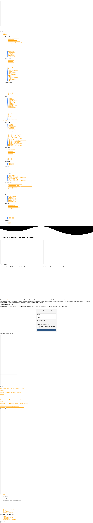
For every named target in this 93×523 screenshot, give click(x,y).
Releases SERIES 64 (11, 163)
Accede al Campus (11, 158)
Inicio (4, 33)
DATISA (4, 47)
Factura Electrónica (11, 88)
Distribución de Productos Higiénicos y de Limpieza (17, 133)
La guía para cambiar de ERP (13, 176)
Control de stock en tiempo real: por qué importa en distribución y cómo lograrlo (14, 403)
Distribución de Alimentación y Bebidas (15, 134)
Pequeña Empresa (11, 124)
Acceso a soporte (11, 170)
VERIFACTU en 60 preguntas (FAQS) (15, 42)
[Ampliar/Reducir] (0, 521)
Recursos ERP (5, 171)
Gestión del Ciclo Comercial (13, 70)
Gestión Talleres (11, 91)
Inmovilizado (10, 69)
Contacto (4, 213)
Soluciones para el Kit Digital (13, 206)
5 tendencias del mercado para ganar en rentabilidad (17, 177)
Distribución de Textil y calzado (13, 135)
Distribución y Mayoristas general (14, 132)
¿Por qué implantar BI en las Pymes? (14, 188)
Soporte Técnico (11, 113)
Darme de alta (46, 329)
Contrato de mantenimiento (12, 114)
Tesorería (9, 68)
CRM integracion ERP (12, 102)
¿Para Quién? (5, 120)
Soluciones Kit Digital (12, 198)
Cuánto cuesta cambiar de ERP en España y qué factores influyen (11, 399)
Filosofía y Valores (11, 52)
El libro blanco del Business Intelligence (15, 184)
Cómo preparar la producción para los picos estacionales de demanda (12, 388)
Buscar (1, 225)
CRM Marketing (11, 101)
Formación (10, 112)
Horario (9, 222)
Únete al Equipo (11, 60)
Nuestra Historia (11, 51)
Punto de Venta (10, 84)
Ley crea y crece (11, 208)
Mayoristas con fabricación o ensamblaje (15, 138)
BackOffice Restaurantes (12, 87)
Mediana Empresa (11, 125)
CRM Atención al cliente (12, 100)
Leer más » (2, 390)
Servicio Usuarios (6, 155)
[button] (46, 31)
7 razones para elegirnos (12, 196)
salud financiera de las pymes (6, 299)
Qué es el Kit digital (11, 205)
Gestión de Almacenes (12, 72)
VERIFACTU (5, 34)
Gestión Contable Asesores (12, 90)
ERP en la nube (11, 197)
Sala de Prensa (10, 61)
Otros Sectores (10, 151)
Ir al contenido (2, 0)
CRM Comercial (11, 99)
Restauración (10, 150)
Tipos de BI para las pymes (12, 187)
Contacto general (11, 217)
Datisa (75, 268)
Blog (3, 212)
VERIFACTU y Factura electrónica (14, 41)
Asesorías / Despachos (12, 126)
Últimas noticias (11, 39)
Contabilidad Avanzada (12, 67)
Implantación (10, 110)
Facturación (10, 71)
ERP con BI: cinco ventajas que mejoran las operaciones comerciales (20, 186)
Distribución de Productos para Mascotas (15, 136)
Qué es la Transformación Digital (13, 207)
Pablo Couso (65, 268)
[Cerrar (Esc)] (4, 521)
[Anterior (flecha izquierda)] (0, 522)
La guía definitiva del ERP (12, 175)
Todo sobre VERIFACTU (12, 40)
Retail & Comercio (11, 149)
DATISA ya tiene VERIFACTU (13, 38)
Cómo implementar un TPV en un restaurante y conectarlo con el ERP (12, 392)
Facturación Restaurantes (12, 92)
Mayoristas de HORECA (12, 137)
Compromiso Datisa (11, 53)
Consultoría (10, 111)
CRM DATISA (11, 98)
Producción (10, 73)
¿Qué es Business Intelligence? (13, 185)
